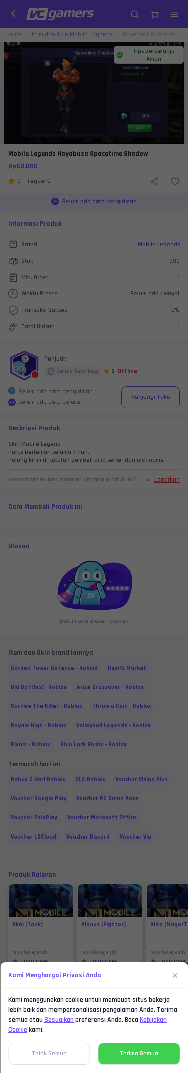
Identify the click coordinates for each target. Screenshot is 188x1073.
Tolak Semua (49, 1053)
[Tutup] (175, 975)
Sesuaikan (59, 1019)
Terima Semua (139, 1053)
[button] (94, 536)
